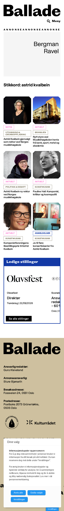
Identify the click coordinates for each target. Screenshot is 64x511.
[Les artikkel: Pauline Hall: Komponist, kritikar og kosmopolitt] (46, 173)
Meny (56, 21)
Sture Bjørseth (13, 381)
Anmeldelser (42, 233)
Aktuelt (39, 127)
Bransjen (40, 132)
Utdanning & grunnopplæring (16, 133)
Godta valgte (36, 492)
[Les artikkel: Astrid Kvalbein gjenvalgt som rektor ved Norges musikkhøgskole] (17, 121)
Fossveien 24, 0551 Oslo (19, 393)
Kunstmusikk (42, 187)
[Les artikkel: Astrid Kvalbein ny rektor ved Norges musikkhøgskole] (17, 175)
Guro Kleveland (13, 370)
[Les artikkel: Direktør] (26, 291)
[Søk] (48, 21)
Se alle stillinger (19, 318)
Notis (9, 127)
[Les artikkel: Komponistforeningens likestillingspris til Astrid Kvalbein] (17, 227)
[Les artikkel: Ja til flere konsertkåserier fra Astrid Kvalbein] (46, 227)
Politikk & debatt (16, 187)
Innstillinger (52, 509)
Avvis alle (18, 492)
